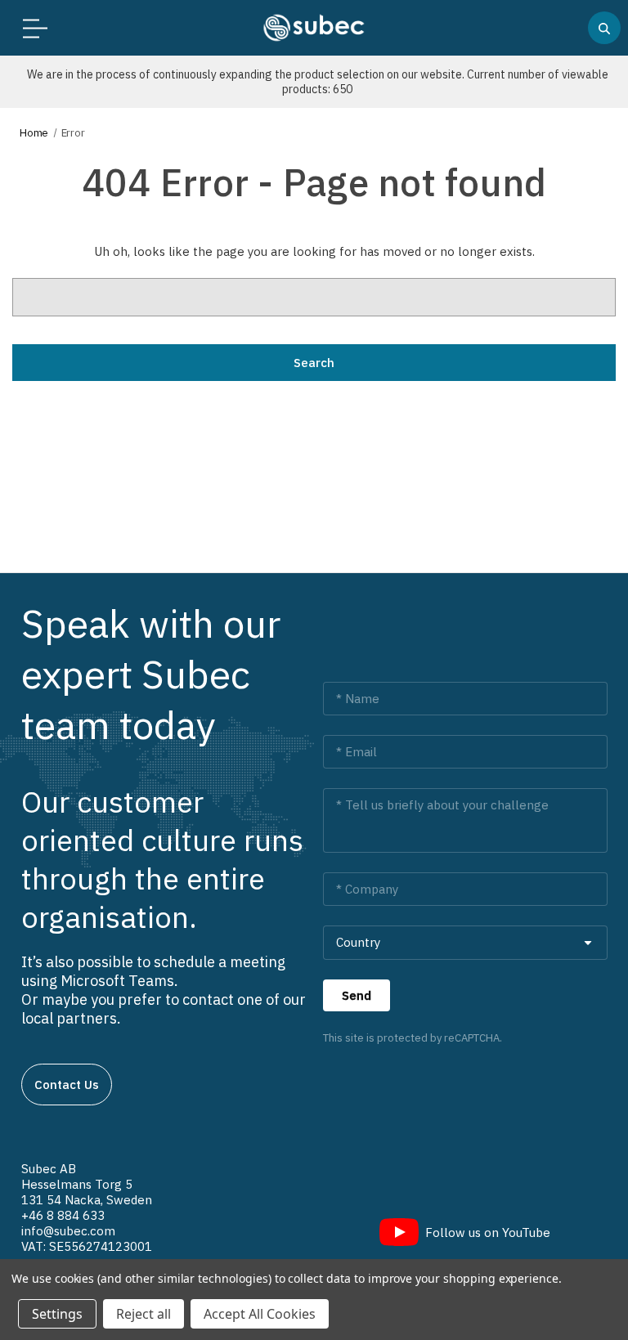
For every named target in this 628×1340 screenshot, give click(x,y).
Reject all (143, 1314)
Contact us (66, 1084)
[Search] (604, 27)
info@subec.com (68, 1231)
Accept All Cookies (260, 1314)
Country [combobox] (358, 942)
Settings (57, 1314)
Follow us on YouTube (487, 1232)
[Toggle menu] (30, 28)
